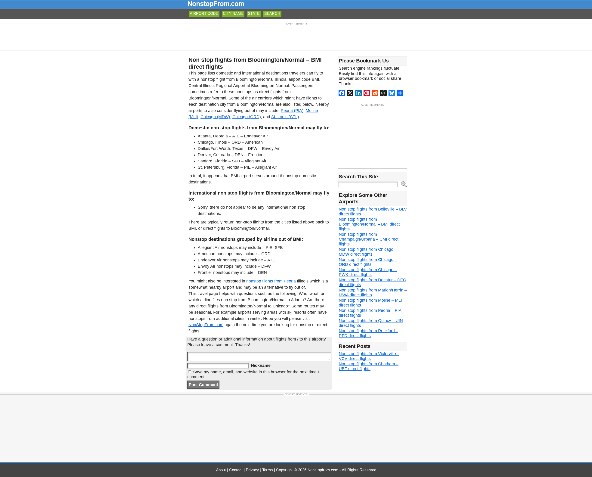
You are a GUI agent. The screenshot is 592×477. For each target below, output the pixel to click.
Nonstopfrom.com (323, 470)
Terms (267, 470)
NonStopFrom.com (205, 324)
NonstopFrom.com (216, 3)
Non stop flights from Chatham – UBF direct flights (368, 366)
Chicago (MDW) (215, 117)
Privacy (252, 470)
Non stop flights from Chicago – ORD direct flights (368, 262)
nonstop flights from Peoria (271, 281)
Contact (236, 470)
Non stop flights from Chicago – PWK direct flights (368, 272)
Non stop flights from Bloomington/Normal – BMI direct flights (369, 224)
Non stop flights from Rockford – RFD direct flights (368, 333)
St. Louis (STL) (285, 117)
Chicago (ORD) (246, 117)
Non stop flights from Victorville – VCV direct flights (369, 356)
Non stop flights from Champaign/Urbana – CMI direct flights (368, 239)
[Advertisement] (296, 36)
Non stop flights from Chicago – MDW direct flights (368, 252)
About (221, 470)
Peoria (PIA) (292, 110)
